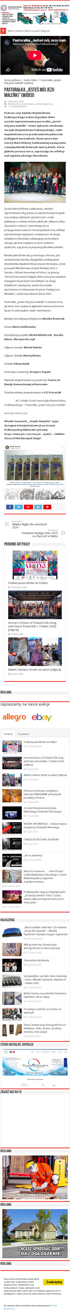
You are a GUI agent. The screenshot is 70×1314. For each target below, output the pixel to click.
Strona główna (12, 80)
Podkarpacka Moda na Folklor (28, 583)
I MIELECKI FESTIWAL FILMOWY (41, 839)
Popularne (23, 734)
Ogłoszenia (7, 920)
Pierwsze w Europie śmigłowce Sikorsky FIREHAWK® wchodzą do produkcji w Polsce (42, 794)
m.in (20, 289)
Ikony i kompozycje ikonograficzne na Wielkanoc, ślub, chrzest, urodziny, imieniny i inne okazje (45, 1028)
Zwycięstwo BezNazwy (36, 960)
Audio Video (31, 80)
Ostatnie (8, 734)
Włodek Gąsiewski (15, 421)
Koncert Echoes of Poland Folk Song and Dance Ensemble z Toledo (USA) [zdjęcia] (32, 626)
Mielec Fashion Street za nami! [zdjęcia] (29, 30)
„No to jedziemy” (33, 855)
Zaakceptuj (54, 1282)
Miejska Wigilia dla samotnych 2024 (29, 524)
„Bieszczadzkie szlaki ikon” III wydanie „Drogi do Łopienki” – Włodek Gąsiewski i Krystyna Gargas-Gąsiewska (45, 931)
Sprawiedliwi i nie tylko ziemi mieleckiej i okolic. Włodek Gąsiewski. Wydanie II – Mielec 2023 (45, 980)
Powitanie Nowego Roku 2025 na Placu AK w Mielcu (40, 533)
